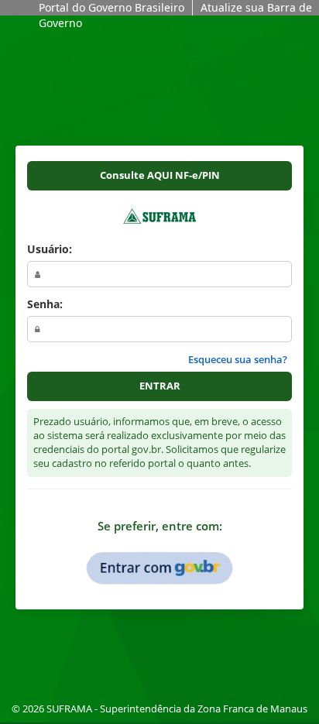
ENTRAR (159, 386)
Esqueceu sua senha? (237, 359)
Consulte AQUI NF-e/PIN (160, 175)
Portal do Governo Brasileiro (111, 7)
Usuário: (49, 249)
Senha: (45, 304)
